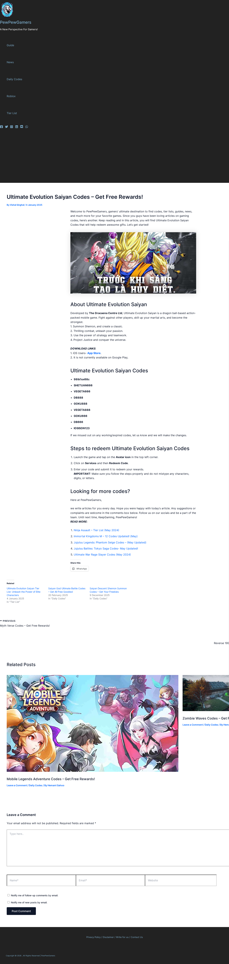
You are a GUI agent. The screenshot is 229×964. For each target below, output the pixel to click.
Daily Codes (14, 79)
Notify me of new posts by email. (29, 902)
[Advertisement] (104, 157)
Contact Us (137, 937)
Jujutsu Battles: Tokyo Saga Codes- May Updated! (106, 548)
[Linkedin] (16, 127)
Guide (10, 45)
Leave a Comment (17, 785)
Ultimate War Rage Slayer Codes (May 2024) (102, 554)
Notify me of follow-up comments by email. (34, 895)
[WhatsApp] (26, 127)
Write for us (122, 937)
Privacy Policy (93, 937)
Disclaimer (108, 937)
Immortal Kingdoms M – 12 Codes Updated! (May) (106, 536)
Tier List (12, 113)
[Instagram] (11, 127)
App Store (94, 353)
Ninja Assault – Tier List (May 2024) (96, 530)
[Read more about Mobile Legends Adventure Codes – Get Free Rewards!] (92, 770)
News (10, 62)
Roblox (11, 96)
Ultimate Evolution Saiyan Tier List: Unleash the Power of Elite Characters (23, 592)
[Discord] (21, 127)
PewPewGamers (15, 22)
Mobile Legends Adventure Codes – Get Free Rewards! (51, 779)
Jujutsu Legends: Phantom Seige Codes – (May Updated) (110, 542)
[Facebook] (1, 127)
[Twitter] (6, 127)
